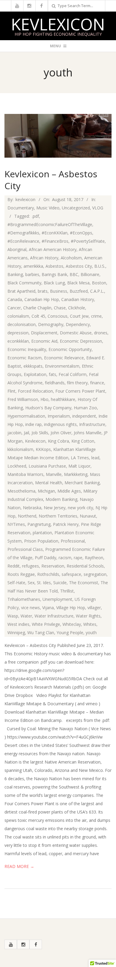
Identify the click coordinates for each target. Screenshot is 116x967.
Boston (99, 283)
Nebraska (32, 507)
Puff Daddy (45, 557)
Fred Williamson (22, 399)
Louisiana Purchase (47, 466)
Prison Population (41, 541)
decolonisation (21, 324)
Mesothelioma (21, 491)
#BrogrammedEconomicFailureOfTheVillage (49, 224)
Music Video (47, 208)
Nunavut (88, 516)
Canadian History (77, 299)
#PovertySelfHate (88, 241)
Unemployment (57, 599)
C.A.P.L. (97, 291)
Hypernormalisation (26, 416)
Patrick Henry (66, 524)
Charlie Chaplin (37, 308)
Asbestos (54, 266)
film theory (77, 382)
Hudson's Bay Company (48, 407)
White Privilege (46, 624)
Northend (27, 516)
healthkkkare (63, 399)
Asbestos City (79, 266)
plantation (42, 532)
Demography (50, 324)
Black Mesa (78, 283)
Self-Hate (16, 582)
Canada (14, 299)
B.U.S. (99, 266)
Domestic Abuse (76, 333)
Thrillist (67, 591)
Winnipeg (16, 632)
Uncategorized (76, 208)
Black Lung (54, 283)
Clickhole (76, 308)
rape (78, 557)
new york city (80, 507)
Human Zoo (85, 407)
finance (97, 382)
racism (65, 557)
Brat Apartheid (21, 291)
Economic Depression (81, 341)
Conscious (58, 316)
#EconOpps (81, 233)
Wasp (12, 616)
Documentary (20, 208)
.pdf (35, 216)
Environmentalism (62, 366)
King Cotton (82, 441)
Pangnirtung (39, 524)
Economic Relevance (64, 358)
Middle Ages (69, 491)
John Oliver (61, 432)
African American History (52, 249)
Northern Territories (58, 516)
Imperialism (59, 416)
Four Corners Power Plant (80, 391)
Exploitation (35, 374)
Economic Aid (44, 341)
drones (100, 333)
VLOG (97, 208)
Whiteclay (71, 624)
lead (95, 457)
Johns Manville (87, 432)
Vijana (48, 607)
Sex (31, 582)
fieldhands (55, 382)
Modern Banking (61, 499)
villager (94, 607)
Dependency (78, 324)
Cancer (14, 308)
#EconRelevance (23, 241)
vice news (30, 607)
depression (18, 333)
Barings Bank (54, 274)
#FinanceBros (55, 241)
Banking (15, 274)
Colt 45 (38, 316)
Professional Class (25, 549)
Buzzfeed (79, 291)
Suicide (60, 582)
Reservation (52, 566)
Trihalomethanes (23, 599)
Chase (60, 308)
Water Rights (88, 616)
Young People (70, 632)
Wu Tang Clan (40, 632)
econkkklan (18, 341)
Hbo (44, 399)
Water (26, 616)
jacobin (14, 432)
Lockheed (16, 466)
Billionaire (90, 274)
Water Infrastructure (54, 616)
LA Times (80, 457)
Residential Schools (85, 566)
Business (58, 291)
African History (44, 258)
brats (43, 291)
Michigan (46, 491)
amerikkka (33, 266)
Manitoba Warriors (25, 474)
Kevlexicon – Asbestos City (50, 180)
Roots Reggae (21, 574)
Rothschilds (48, 574)
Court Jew (79, 316)
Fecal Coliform (73, 374)
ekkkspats (33, 366)
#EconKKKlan (55, 233)
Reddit (13, 566)
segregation (95, 574)
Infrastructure (92, 424)
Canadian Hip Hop (41, 299)
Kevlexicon (58, 24)
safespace (71, 574)
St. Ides (44, 582)
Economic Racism (24, 358)
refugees (30, 566)
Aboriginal (16, 249)
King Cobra (58, 441)
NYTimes (16, 524)
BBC (74, 274)
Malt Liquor (79, 466)
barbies (32, 274)
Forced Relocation (35, 391)
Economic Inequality (26, 349)
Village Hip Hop (70, 607)
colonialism (18, 316)
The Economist (83, 582)
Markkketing (75, 474)
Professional (73, 541)
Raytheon (94, 557)
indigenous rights (60, 424)
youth (91, 632)
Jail (26, 432)
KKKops (43, 449)
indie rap (33, 424)
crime (96, 316)
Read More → (19, 866)
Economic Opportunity (70, 349)
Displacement (44, 333)
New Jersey (54, 507)
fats (52, 374)
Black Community (24, 283)
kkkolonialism (20, 449)
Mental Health (48, 482)
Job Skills (40, 432)
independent (84, 416)
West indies (18, 624)
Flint (11, 391)
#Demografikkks (23, 233)
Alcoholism (71, 258)
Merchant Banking (82, 482)
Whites (89, 624)
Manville (54, 474)
